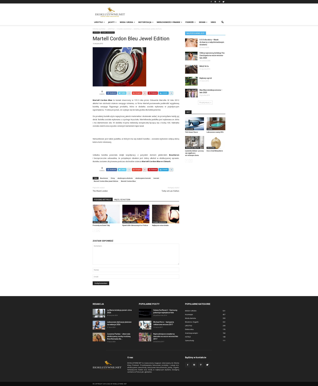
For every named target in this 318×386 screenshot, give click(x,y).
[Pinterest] (219, 1)
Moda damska (190, 318)
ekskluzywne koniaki (143, 178)
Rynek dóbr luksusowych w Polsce (135, 225)
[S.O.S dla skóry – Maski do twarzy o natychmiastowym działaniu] (191, 42)
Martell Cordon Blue (128, 181)
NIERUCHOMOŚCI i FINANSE (168, 22)
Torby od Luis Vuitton (170, 191)
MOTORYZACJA (144, 22)
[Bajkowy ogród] (191, 81)
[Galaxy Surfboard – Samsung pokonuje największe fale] (145, 313)
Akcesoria (189, 129)
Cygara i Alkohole (107, 32)
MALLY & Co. (204, 66)
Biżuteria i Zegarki (100, 222)
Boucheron (104, 178)
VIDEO (213, 22)
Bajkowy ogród (205, 78)
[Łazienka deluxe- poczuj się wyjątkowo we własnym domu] (194, 142)
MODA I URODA (126, 22)
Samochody (189, 340)
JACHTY (111, 22)
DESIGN (202, 22)
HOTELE (188, 337)
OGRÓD (209, 129)
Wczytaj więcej (204, 102)
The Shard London (100, 191)
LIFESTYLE (98, 22)
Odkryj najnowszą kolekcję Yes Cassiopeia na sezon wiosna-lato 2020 (212, 55)
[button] (222, 22)
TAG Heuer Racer (191, 132)
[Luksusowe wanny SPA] (216, 123)
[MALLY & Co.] (191, 69)
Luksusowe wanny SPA (215, 132)
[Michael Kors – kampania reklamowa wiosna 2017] (145, 325)
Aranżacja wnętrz (192, 148)
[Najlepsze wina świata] (165, 214)
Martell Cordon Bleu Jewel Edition (106, 181)
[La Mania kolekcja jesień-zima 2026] (99, 313)
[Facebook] (211, 1)
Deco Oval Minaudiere (215, 151)
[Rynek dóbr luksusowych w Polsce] (135, 214)
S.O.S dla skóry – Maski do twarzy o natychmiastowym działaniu (211, 42)
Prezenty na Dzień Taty (101, 225)
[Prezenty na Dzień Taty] (106, 214)
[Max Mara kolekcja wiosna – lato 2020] (191, 93)
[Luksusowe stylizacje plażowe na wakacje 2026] (99, 325)
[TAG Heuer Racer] (194, 123)
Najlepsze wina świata (160, 225)
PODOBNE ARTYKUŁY (102, 200)
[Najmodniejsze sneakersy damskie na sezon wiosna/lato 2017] (145, 337)
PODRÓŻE (189, 22)
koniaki (156, 178)
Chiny (113, 178)
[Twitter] (223, 1)
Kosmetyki (189, 314)
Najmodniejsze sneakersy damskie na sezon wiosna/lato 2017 (165, 336)
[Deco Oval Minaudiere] (216, 142)
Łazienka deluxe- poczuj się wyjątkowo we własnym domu (194, 153)
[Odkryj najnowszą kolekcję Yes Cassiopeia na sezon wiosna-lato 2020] (191, 56)
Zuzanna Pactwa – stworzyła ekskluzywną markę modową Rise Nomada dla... (119, 336)
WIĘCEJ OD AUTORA (122, 200)
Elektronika (189, 329)
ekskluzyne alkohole (125, 178)
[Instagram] (215, 1)
